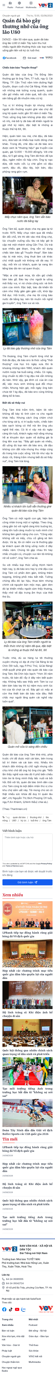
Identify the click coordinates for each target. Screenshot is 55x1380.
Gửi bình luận (25, 882)
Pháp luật (7, 1350)
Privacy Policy (46, 864)
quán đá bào (19, 817)
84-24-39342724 (15, 1283)
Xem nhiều (7, 1325)
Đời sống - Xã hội (38, 1330)
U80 (14, 820)
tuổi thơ (34, 820)
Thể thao (33, 1345)
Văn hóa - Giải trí (11, 1345)
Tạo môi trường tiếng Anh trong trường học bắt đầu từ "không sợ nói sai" (27, 1221)
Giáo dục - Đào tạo (39, 1336)
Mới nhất (33, 1319)
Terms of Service (12, 866)
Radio (10, 7)
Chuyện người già (11, 15)
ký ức (23, 820)
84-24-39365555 (14, 1279)
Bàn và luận (8, 1330)
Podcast (19, 7)
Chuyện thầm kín (11, 1362)
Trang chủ (7, 1319)
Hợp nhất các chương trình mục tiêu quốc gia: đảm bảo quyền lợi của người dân (27, 1167)
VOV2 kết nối (35, 1356)
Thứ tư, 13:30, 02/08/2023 (39, 15)
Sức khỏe (33, 1350)
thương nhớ (35, 817)
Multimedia (31, 7)
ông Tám (46, 820)
